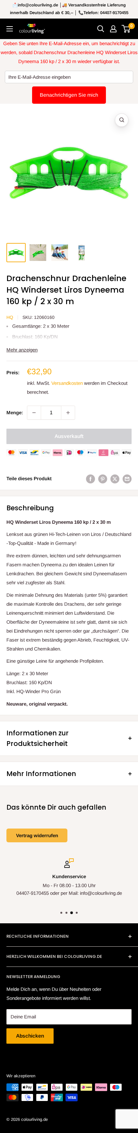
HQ (9, 317)
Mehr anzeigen (22, 349)
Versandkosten (67, 383)
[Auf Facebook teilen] (90, 478)
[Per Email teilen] (127, 478)
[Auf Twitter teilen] (114, 478)
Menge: (14, 412)
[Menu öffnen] (9, 28)
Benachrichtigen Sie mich (69, 95)
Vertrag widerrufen (37, 835)
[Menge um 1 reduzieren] (34, 412)
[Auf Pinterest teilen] (102, 478)
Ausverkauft (69, 436)
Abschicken (30, 1036)
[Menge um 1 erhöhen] (68, 412)
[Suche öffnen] (100, 28)
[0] (126, 29)
